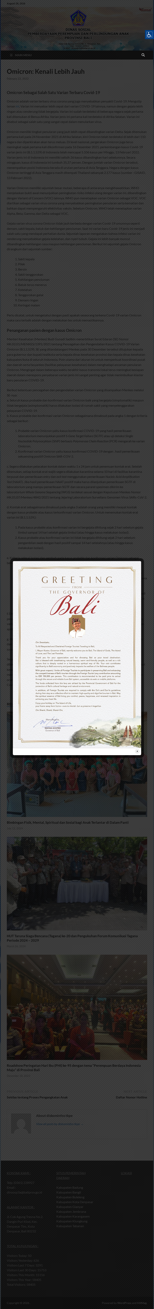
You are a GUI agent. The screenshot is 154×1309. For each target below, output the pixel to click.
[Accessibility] (149, 34)
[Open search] (143, 55)
